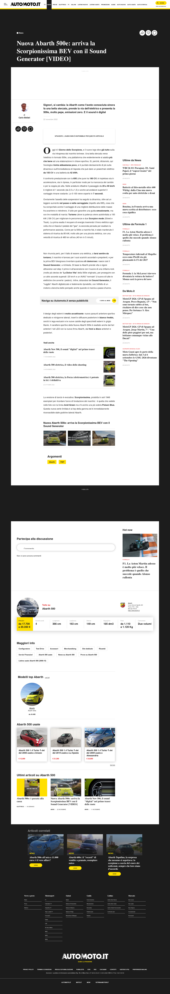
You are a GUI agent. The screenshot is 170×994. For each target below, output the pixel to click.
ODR (88, 969)
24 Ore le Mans (49, 927)
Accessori (54, 648)
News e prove (29, 895)
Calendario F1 (48, 904)
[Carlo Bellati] (24, 107)
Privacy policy (28, 969)
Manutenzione (90, 904)
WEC (46, 931)
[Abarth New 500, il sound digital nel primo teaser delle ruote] (100, 787)
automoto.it (66, 982)
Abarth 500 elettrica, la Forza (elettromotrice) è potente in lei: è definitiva (71, 379)
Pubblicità (80, 969)
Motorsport (49, 895)
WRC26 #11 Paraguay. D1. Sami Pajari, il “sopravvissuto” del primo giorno (138, 170)
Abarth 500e (32, 711)
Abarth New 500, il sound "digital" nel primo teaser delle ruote (69, 351)
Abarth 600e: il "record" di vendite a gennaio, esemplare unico (83, 860)
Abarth (52, 462)
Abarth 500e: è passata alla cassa (30, 800)
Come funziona (90, 900)
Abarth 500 (48, 608)
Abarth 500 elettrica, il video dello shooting (64, 364)
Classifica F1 (48, 908)
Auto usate (131, 904)
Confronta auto (111, 911)
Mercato (131, 895)
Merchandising (70, 648)
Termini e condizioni (44, 969)
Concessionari (131, 911)
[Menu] (5, 4)
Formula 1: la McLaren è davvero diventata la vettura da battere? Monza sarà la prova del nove (139, 276)
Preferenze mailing (140, 969)
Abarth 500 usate (45, 654)
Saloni (68, 895)
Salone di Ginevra (70, 908)
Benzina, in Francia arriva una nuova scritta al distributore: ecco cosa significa (139, 209)
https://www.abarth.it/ (134, 610)
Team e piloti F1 (49, 911)
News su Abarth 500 (66, 654)
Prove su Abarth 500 (88, 654)
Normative (89, 908)
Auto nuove (131, 900)
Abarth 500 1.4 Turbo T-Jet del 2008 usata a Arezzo (32, 751)
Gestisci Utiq (124, 969)
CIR (46, 923)
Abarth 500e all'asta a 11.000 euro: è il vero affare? (43, 859)
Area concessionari (161, 6)
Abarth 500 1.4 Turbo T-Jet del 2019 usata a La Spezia (66, 751)
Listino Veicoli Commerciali (114, 908)
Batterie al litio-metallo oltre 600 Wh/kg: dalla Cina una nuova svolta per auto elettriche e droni (139, 190)
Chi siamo (103, 969)
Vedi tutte (112, 765)
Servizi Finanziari (26, 654)
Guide (89, 895)
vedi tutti (47, 677)
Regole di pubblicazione (64, 969)
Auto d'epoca (131, 908)
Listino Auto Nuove (112, 900)
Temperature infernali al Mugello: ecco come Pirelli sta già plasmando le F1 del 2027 (140, 257)
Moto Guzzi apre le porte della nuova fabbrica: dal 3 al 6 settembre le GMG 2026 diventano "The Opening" (140, 356)
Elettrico (20, 806)
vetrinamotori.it (102, 982)
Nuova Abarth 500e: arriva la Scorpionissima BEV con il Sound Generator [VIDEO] (65, 801)
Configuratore (24, 648)
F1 (45, 900)
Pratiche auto (90, 911)
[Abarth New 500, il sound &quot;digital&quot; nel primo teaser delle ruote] (109, 353)
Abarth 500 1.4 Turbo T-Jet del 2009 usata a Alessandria (100, 753)
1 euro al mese (105, 300)
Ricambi (102, 648)
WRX (46, 939)
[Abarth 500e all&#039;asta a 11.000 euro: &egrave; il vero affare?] (46, 844)
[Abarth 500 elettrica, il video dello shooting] (109, 367)
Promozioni (131, 915)
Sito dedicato (87, 648)
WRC (46, 935)
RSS (95, 969)
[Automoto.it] (25, 4)
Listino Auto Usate (112, 904)
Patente (88, 915)
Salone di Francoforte (71, 904)
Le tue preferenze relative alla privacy (36, 990)
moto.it (79, 982)
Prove (25, 904)
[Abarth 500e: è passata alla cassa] (32, 787)
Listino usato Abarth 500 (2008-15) (32, 660)
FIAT (62, 462)
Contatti (113, 969)
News (21, 33)
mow (88, 982)
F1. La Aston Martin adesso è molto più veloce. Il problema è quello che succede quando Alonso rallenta (139, 236)
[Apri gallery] (54, 438)
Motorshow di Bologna (71, 915)
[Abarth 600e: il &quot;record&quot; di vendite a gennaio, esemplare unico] (85, 844)
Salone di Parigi (69, 911)
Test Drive (40, 648)
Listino (110, 895)
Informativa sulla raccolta (10, 990)
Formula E (47, 915)
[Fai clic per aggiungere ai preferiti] (148, 33)
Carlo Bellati (24, 117)
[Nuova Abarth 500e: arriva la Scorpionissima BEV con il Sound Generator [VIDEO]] (66, 787)
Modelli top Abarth (30, 677)
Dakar (46, 919)
